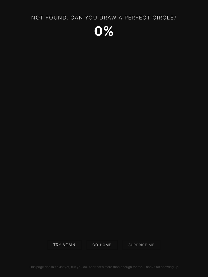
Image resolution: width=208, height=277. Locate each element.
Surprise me (141, 245)
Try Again (64, 245)
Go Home (102, 245)
